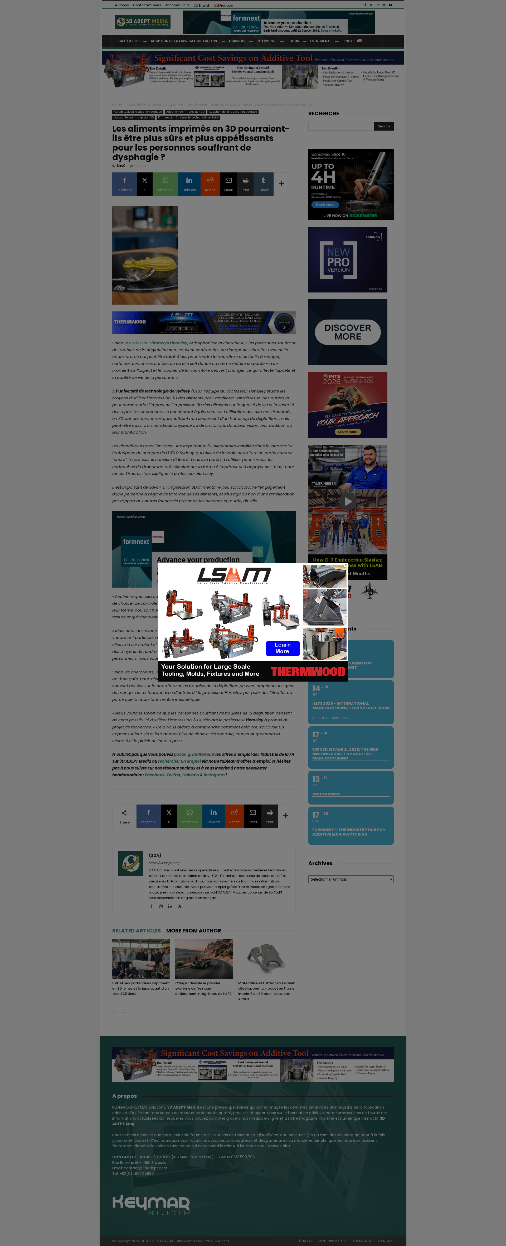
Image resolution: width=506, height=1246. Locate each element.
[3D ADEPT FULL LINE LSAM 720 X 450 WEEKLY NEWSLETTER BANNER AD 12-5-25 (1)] (253, 680)
